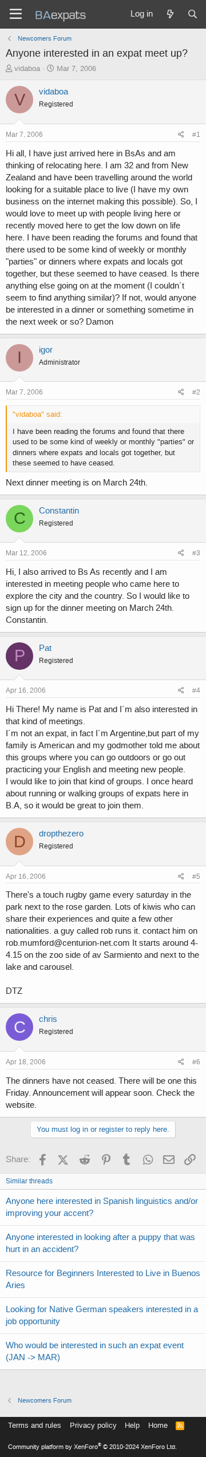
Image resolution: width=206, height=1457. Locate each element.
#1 (196, 134)
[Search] (192, 14)
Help (132, 1425)
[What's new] (170, 14)
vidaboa (27, 68)
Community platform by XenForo (92, 1447)
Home (158, 1425)
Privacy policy (93, 1425)
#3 (196, 553)
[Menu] (15, 14)
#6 (196, 1062)
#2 (196, 392)
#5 (196, 876)
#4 (196, 690)
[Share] (181, 134)
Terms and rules (34, 1425)
